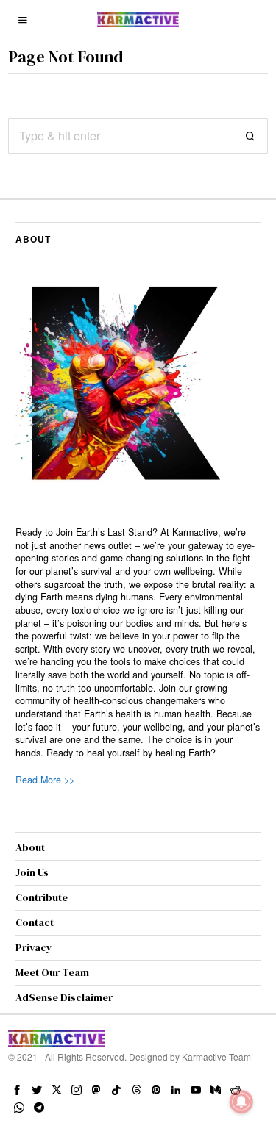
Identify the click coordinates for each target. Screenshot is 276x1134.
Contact (34, 922)
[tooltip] (17, 1090)
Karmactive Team (216, 1056)
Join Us (32, 872)
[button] (250, 136)
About (30, 847)
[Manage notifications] (241, 1101)
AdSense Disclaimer (64, 997)
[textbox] (138, 642)
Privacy (33, 947)
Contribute (41, 897)
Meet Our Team (52, 972)
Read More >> (44, 779)
